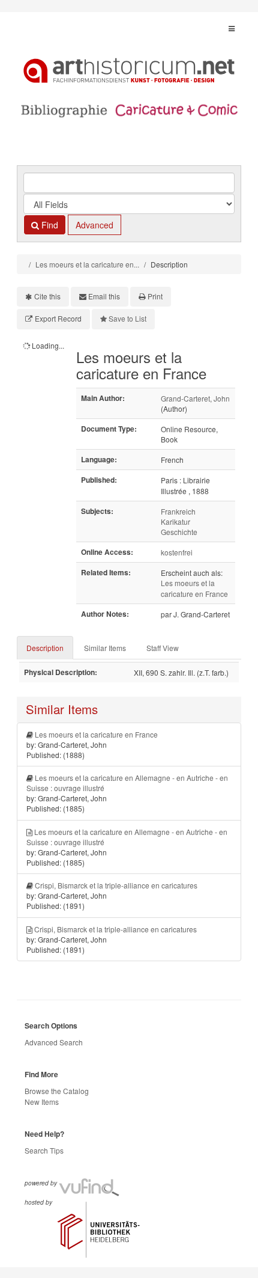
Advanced (94, 225)
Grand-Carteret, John (195, 398)
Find (48, 225)
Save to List (127, 318)
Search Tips (44, 1150)
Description (45, 648)
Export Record (58, 318)
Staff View (162, 648)
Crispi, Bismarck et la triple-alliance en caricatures (116, 885)
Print (155, 296)
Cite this (47, 296)
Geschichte (179, 532)
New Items (42, 1101)
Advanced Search (54, 1042)
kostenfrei (177, 552)
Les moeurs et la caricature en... (87, 264)
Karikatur (175, 521)
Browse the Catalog (57, 1091)
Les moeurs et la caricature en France (194, 588)
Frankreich (178, 511)
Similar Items (105, 648)
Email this (104, 296)
